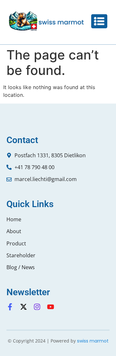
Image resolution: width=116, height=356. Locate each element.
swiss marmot (93, 341)
